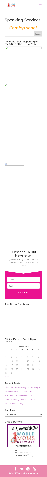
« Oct (7, 376)
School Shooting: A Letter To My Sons (21, 399)
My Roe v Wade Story (14, 403)
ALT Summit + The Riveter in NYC (19, 395)
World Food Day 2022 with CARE (18, 391)
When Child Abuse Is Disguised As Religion (22, 387)
